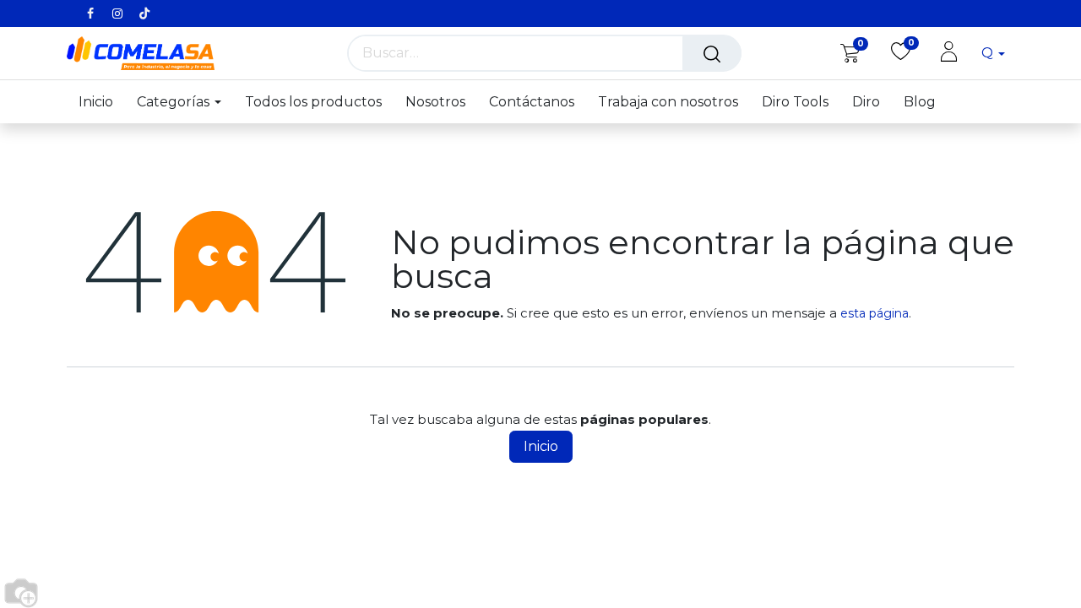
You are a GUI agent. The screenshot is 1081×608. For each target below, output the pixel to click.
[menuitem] (102, 101)
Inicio (541, 446)
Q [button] (989, 53)
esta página (874, 313)
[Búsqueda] (711, 53)
